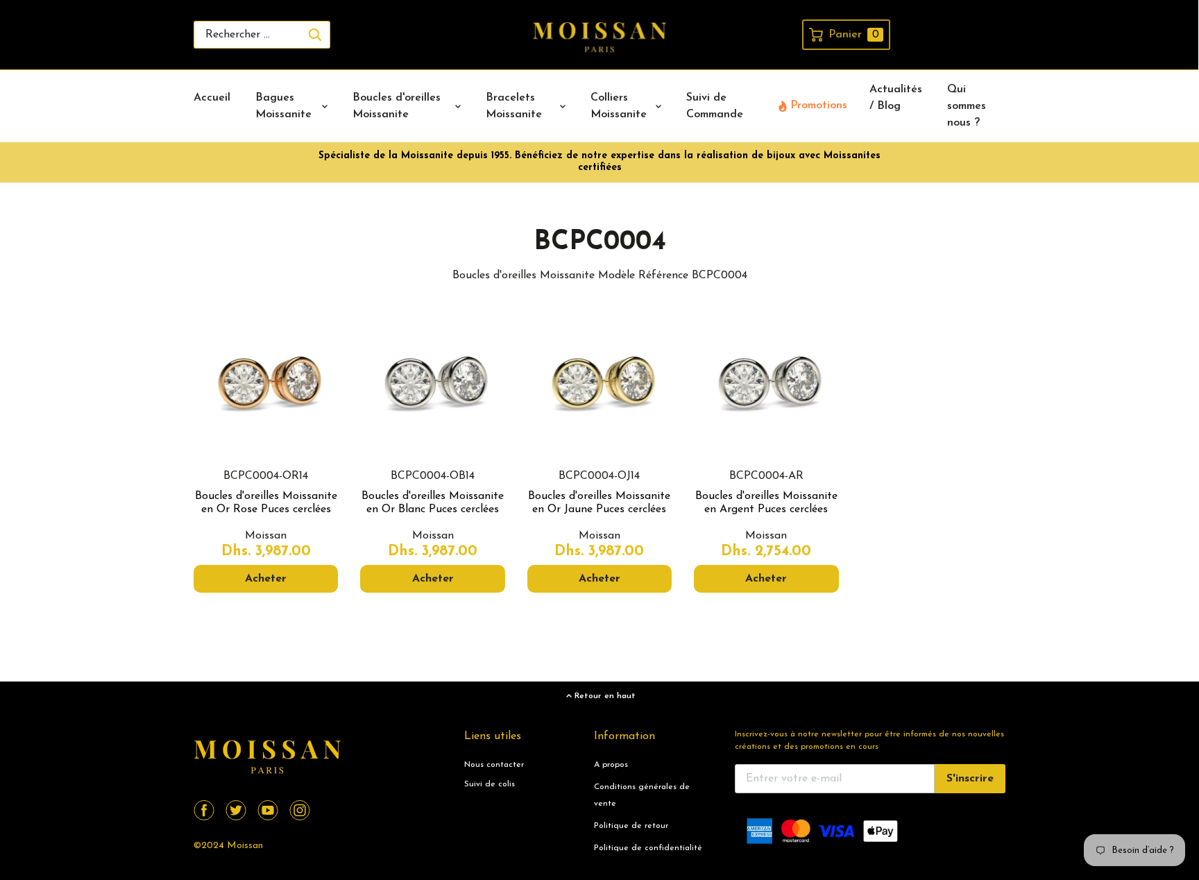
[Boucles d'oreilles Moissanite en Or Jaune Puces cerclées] (599, 388)
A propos (611, 765)
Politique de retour (631, 826)
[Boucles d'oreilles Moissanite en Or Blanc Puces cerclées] (432, 388)
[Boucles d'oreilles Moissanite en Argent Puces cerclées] (766, 388)
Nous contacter (494, 765)
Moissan (245, 845)
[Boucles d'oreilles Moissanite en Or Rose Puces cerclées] (266, 388)
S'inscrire (970, 778)
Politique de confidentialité (648, 848)
